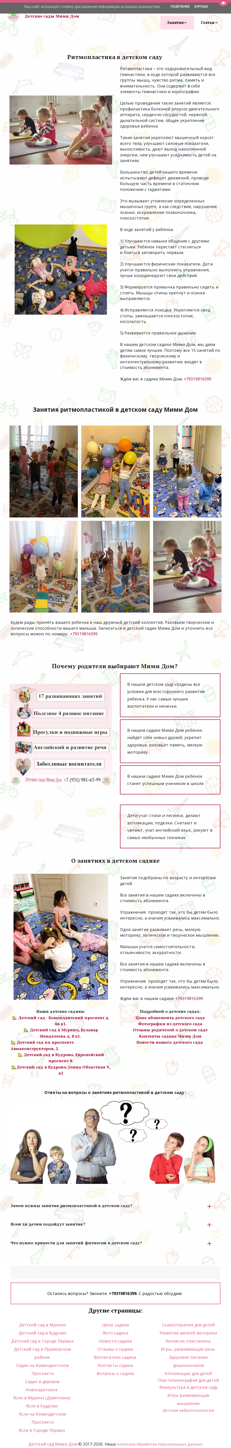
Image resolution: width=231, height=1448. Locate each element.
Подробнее (180, 6)
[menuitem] (177, 22)
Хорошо (201, 6)
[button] (177, 22)
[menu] (156, 16)
